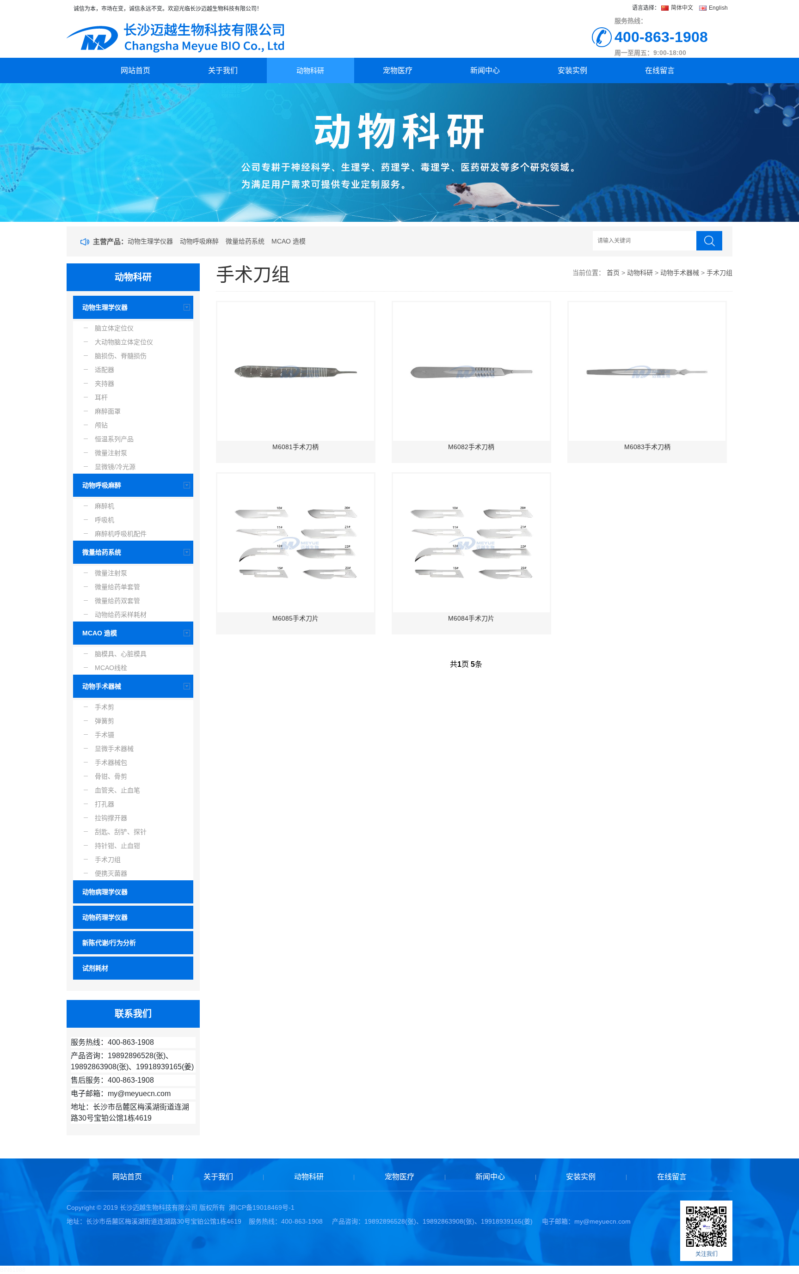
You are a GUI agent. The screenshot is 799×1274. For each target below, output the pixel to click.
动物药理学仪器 (105, 917)
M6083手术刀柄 (647, 447)
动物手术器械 (101, 686)
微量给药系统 (245, 241)
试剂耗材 (95, 968)
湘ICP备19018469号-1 (262, 1207)
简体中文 (682, 8)
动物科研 (310, 70)
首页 (613, 272)
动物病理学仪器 (105, 892)
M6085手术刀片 (295, 618)
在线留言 (660, 70)
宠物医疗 (397, 70)
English (717, 8)
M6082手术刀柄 (471, 447)
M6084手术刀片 (471, 618)
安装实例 (572, 70)
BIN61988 (12, 1270)
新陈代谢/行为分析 (109, 942)
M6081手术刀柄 (295, 447)
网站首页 (135, 70)
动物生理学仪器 (150, 241)
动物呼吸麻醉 (199, 241)
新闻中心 (485, 70)
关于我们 (223, 70)
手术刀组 (719, 272)
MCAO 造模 (288, 241)
